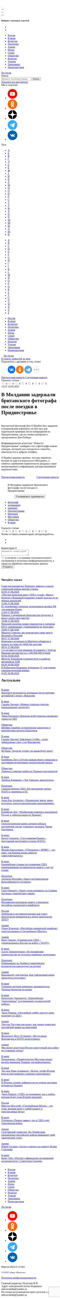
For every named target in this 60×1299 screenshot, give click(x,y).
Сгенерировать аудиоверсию (30, 496)
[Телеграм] (12, 129)
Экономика (14, 64)
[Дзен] (12, 118)
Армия (11, 47)
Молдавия (13, 516)
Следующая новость (36, 377)
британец (13, 513)
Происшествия (16, 67)
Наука (11, 49)
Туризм (12, 61)
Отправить (8, 567)
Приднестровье (16, 511)
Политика (13, 44)
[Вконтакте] (12, 139)
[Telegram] (28, 369)
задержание (14, 505)
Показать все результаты (14, 82)
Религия (12, 58)
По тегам (6, 72)
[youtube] (12, 97)
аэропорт (13, 508)
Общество (13, 55)
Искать (36, 79)
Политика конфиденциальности (18, 1277)
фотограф (13, 502)
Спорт (11, 52)
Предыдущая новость (13, 377)
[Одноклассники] (12, 108)
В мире (12, 38)
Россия (11, 35)
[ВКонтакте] (11, 369)
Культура (12, 41)
